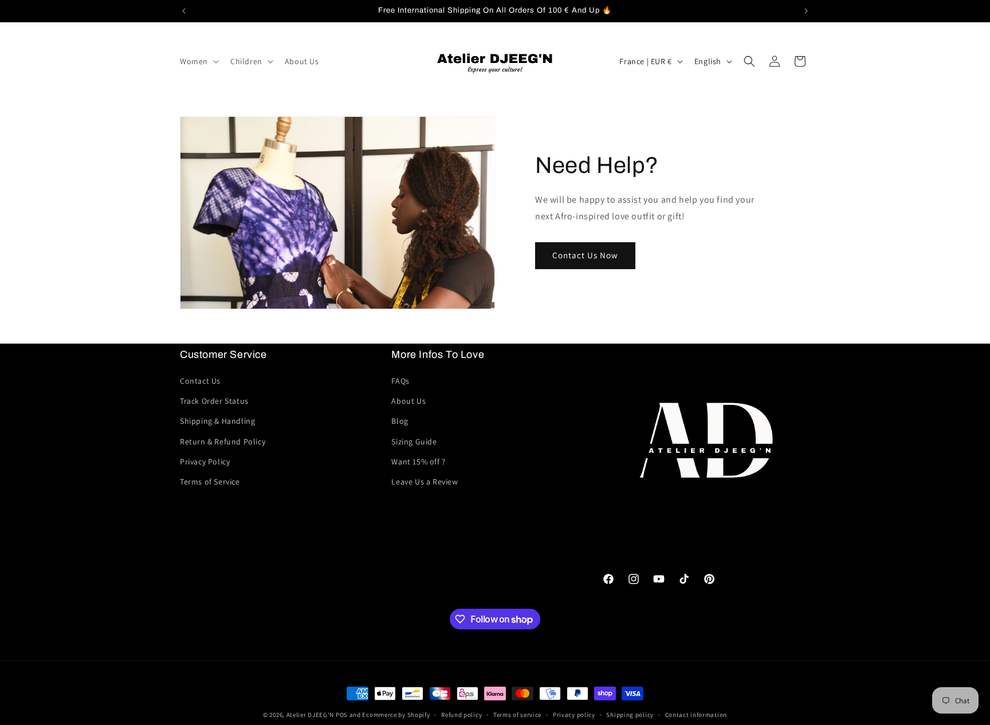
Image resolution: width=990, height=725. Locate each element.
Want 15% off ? (418, 461)
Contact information (696, 715)
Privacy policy (574, 715)
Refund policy (461, 715)
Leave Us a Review (424, 481)
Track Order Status (214, 401)
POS (342, 715)
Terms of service (517, 715)
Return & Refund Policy (222, 441)
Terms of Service (210, 481)
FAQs (400, 381)
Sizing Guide (414, 441)
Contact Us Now (585, 255)
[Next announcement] (806, 11)
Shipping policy (630, 715)
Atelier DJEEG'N (310, 715)
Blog (399, 421)
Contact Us (200, 381)
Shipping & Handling (217, 421)
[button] (198, 61)
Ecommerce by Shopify (396, 715)
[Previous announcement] (184, 11)
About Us (408, 401)
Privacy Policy (205, 461)
